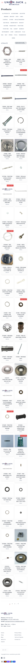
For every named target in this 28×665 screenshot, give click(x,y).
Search (3, 641)
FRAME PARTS (12, 25)
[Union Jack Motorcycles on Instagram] (4, 658)
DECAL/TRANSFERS (19, 19)
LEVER (11, 32)
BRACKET (12, 16)
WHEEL (13, 38)
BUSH (17, 16)
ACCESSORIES (14, 13)
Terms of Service (19, 637)
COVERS (11, 19)
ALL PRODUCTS (6, 13)
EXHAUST (21, 22)
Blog (2, 637)
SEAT (6, 35)
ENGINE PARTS (14, 22)
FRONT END (20, 25)
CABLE (21, 16)
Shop (2, 635)
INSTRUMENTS (5, 32)
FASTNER (6, 25)
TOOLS (15, 35)
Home (2, 632)
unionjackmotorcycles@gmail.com (14, 621)
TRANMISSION (22, 35)
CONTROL (5, 19)
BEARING (6, 16)
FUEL (11, 29)
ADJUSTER (22, 13)
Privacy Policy (18, 632)
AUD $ (4, 649)
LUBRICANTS (18, 32)
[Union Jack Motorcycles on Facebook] (2, 658)
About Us (3, 639)
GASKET (16, 29)
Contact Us (17, 639)
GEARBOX (21, 29)
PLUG (23, 32)
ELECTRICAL (6, 22)
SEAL (2, 35)
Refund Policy (18, 635)
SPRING (10, 35)
